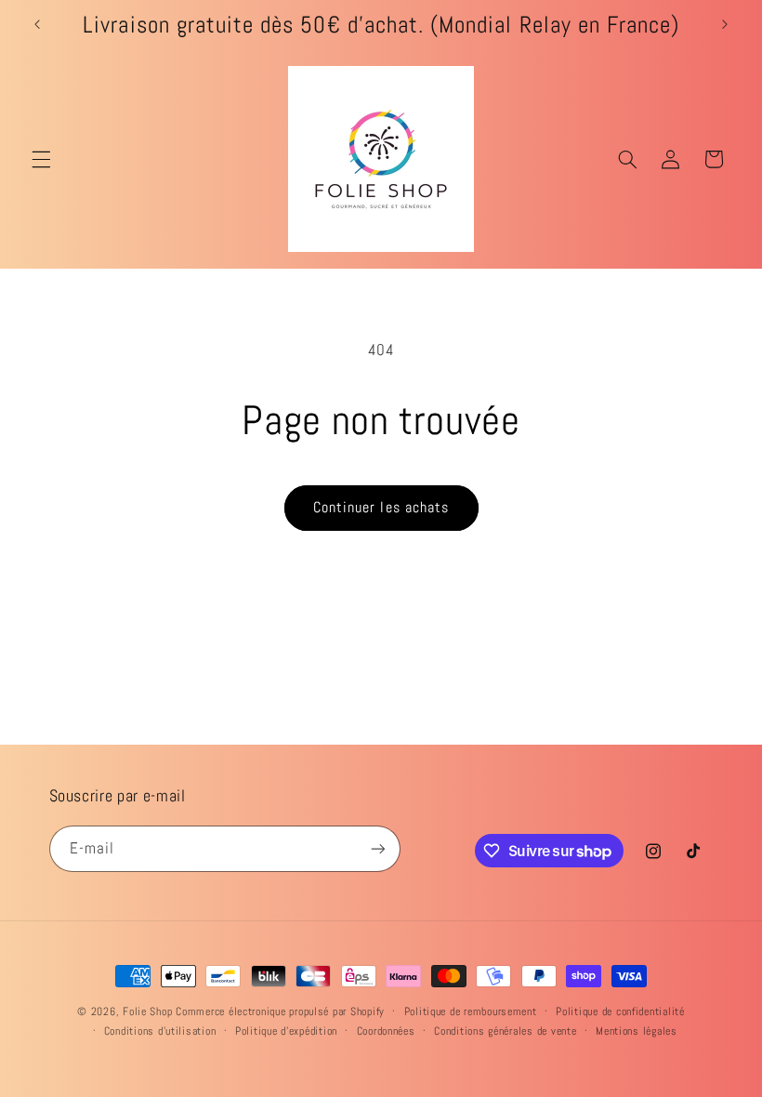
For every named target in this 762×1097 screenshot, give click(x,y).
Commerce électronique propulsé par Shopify (280, 1011)
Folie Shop (147, 1011)
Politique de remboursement (470, 1011)
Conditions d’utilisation (160, 1031)
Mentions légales (636, 1031)
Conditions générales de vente (505, 1031)
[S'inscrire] (377, 848)
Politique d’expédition (286, 1031)
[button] (41, 159)
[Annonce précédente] (37, 25)
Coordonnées (386, 1031)
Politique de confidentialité (620, 1011)
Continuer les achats (381, 507)
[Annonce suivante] (724, 25)
